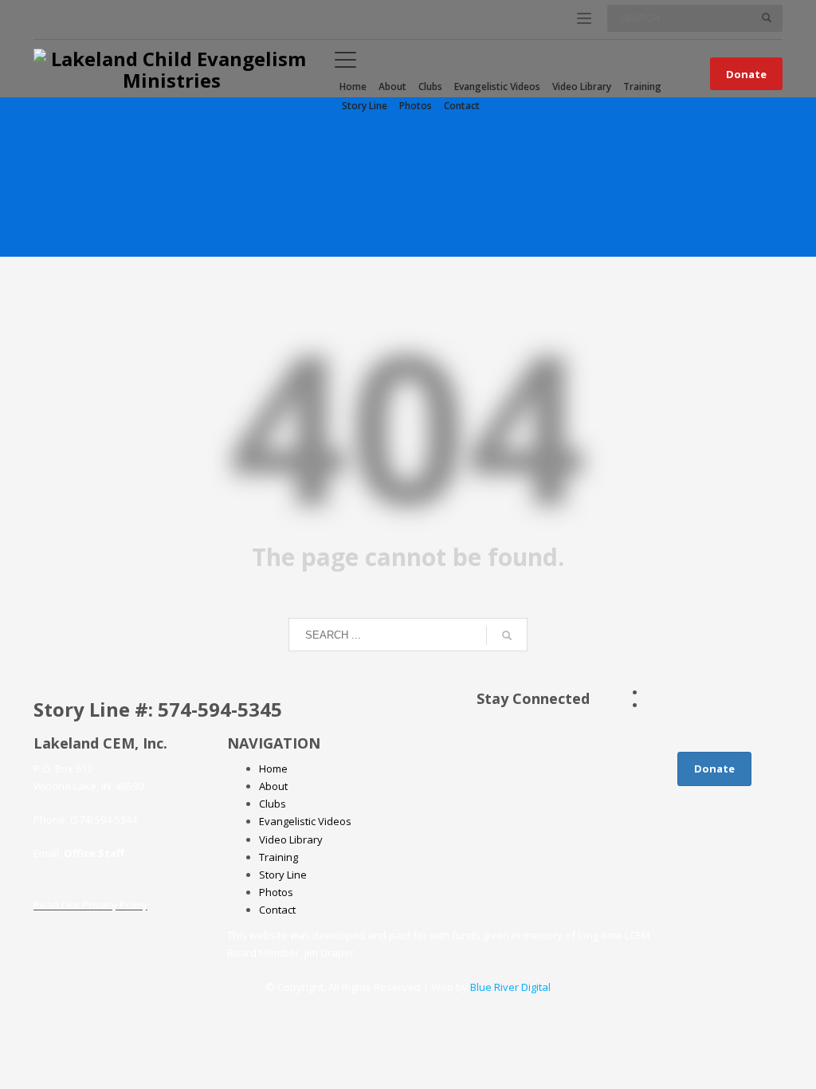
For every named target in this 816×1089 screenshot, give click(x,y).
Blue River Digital (510, 987)
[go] (767, 17)
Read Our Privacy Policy (90, 905)
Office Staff (94, 853)
